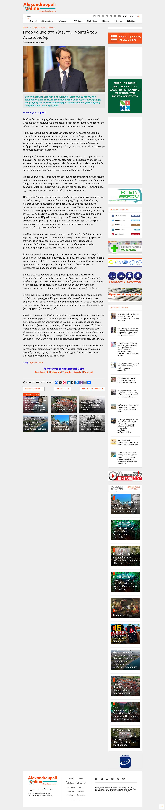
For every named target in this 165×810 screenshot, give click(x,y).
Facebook (40, 372)
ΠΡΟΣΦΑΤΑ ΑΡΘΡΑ (120, 308)
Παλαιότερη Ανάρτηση (92, 389)
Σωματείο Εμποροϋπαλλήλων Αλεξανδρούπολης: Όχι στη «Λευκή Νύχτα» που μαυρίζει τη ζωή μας (125, 713)
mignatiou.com (36, 362)
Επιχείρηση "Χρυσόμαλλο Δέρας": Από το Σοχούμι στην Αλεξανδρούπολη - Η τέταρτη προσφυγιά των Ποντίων (91, 405)
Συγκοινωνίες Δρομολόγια (81, 782)
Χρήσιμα (118, 21)
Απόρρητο (81, 791)
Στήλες (106, 21)
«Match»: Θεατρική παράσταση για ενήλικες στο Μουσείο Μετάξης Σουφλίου (128, 442)
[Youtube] (115, 16)
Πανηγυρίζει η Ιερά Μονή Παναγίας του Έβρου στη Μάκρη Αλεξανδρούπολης (63, 407)
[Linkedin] (107, 16)
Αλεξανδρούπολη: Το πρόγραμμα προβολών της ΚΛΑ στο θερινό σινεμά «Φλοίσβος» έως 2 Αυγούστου (125, 583)
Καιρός (81, 778)
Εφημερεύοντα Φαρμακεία (71, 782)
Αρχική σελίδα (62, 389)
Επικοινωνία (81, 795)
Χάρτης (81, 787)
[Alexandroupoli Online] (39, 11)
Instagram (55, 372)
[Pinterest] (111, 16)
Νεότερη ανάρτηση (34, 389)
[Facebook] (95, 16)
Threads (66, 372)
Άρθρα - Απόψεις (38, 27)
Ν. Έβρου (132, 21)
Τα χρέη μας (119, 615)
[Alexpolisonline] (119, 16)
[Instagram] (103, 16)
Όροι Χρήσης (71, 795)
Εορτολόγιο (71, 787)
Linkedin (77, 372)
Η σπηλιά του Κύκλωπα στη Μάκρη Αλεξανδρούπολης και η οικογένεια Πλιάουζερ (62, 425)
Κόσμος (51, 27)
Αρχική (34, 21)
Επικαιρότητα (48, 21)
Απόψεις (79, 21)
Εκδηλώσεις (93, 21)
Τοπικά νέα (64, 21)
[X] (99, 16)
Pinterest (88, 372)
